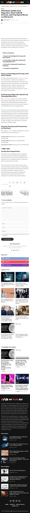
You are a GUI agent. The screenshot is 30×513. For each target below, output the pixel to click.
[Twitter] (13, 182)
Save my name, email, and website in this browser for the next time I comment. (16, 235)
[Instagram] (18, 250)
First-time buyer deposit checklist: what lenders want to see (22, 318)
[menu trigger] (2, 2)
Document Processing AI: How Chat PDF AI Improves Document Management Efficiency (18, 478)
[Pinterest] (17, 182)
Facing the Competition (11, 68)
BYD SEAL (9, 130)
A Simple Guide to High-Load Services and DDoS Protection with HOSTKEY (18, 485)
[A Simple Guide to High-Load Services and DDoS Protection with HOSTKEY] (4, 486)
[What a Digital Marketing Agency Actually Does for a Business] (7, 293)
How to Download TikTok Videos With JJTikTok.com (7, 387)
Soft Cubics (26, 511)
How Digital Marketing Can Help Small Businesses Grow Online (7, 285)
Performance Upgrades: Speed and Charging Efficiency (14, 61)
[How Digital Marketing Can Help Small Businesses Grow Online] (7, 277)
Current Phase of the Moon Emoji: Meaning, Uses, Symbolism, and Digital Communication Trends (7, 336)
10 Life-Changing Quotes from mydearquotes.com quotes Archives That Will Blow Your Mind (19, 493)
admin (3, 371)
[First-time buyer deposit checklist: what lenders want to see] (22, 310)
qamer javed (6, 19)
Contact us (15, 246)
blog (2, 8)
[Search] (27, 2)
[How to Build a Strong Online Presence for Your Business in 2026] (22, 277)
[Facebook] (9, 182)
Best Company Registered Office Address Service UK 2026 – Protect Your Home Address (22, 301)
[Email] (9, 186)
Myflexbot (7, 511)
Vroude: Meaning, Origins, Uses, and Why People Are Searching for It (22, 336)
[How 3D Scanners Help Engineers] (4, 471)
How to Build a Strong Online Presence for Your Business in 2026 (22, 285)
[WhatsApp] (20, 182)
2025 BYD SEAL (21, 78)
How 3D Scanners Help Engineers (17, 470)
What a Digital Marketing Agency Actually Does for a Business (7, 301)
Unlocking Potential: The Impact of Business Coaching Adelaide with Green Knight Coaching (7, 319)
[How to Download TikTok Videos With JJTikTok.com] (7, 379)
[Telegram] (24, 182)
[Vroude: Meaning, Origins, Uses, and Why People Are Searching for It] (22, 328)
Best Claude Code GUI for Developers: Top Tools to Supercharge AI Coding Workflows (22, 387)
